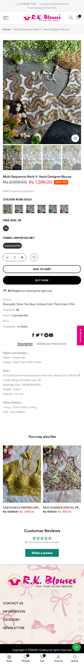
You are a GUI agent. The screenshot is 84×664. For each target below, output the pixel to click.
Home (6, 29)
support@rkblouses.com (56, 3)
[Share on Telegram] (46, 335)
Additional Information (52, 343)
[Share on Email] (51, 335)
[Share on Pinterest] (42, 335)
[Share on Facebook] (33, 335)
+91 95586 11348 (27, 3)
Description (25, 343)
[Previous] (9, 92)
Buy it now (42, 280)
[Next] (75, 92)
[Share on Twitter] (38, 335)
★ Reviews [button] (80, 335)
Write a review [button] (42, 553)
